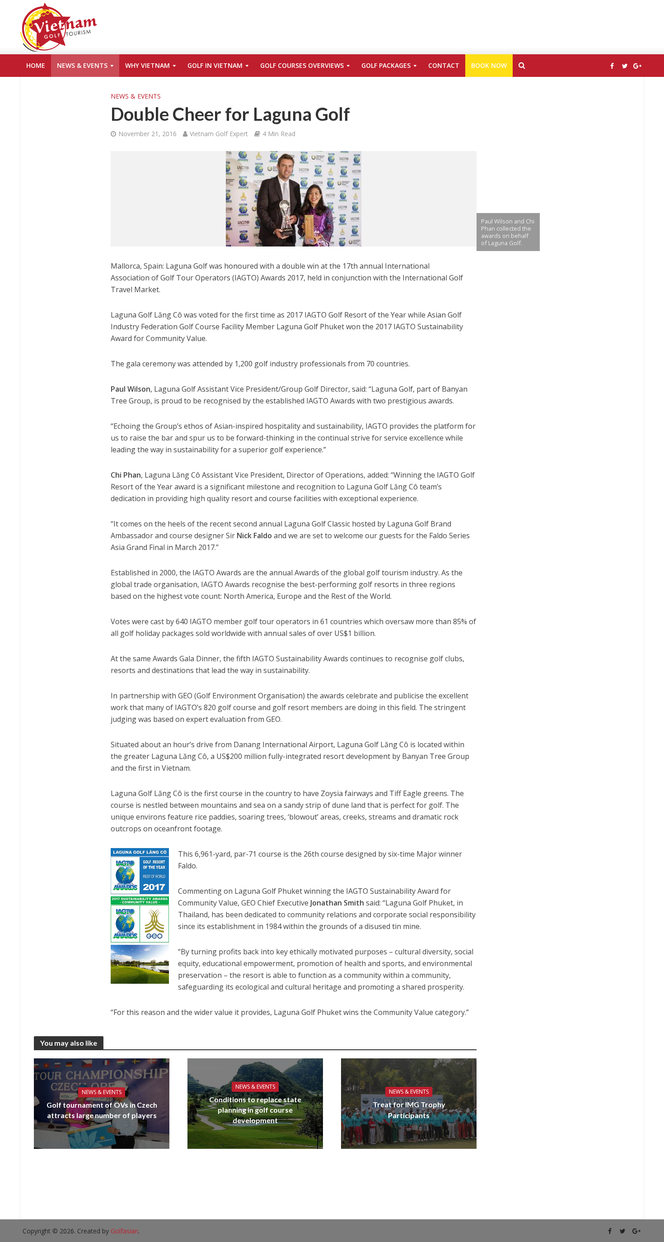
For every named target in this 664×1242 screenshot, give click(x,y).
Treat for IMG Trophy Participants (409, 1109)
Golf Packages (386, 65)
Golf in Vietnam (215, 65)
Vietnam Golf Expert (219, 133)
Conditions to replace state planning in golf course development (255, 1109)
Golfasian (124, 1231)
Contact (443, 65)
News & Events (82, 65)
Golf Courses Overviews (302, 65)
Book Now (489, 65)
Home (35, 65)
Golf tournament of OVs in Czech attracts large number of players (102, 1109)
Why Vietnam (147, 65)
